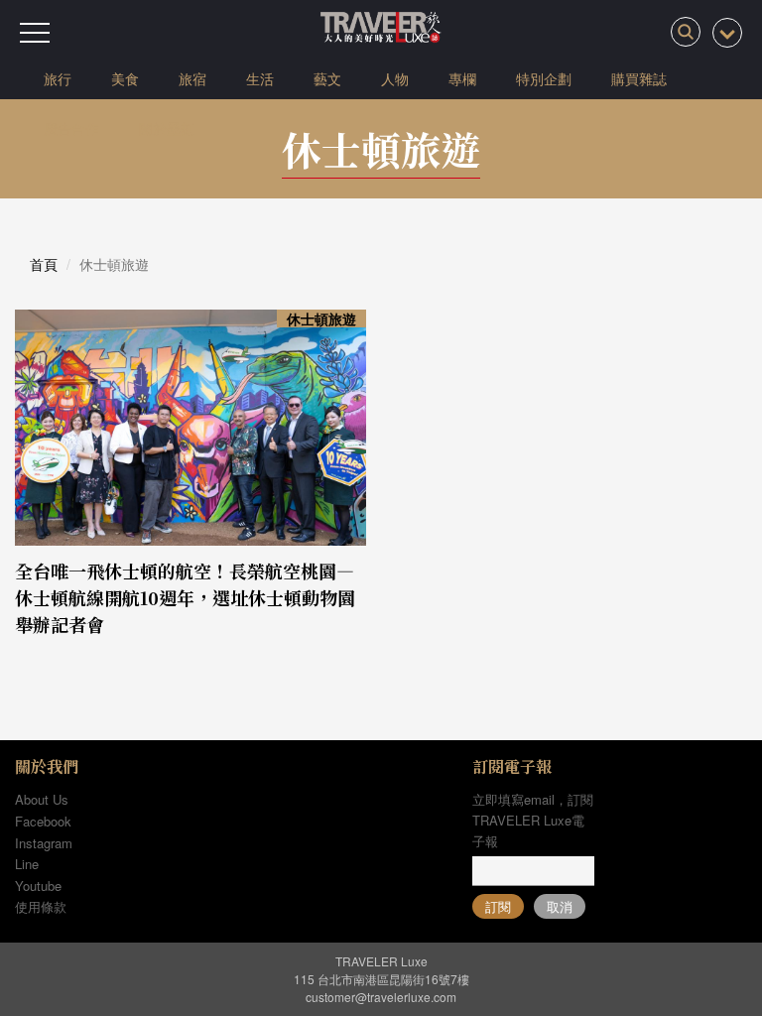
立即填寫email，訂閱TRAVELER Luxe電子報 (532, 820)
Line (27, 863)
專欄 (462, 78)
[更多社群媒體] (727, 33)
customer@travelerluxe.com (381, 996)
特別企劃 (544, 78)
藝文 (327, 78)
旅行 (57, 78)
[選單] (35, 33)
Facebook (43, 821)
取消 (559, 906)
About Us (41, 799)
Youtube (38, 885)
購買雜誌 (639, 78)
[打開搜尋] (685, 32)
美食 (125, 78)
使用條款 (40, 906)
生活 (260, 78)
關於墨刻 (166, 128)
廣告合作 (71, 128)
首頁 (44, 264)
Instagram (43, 842)
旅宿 (192, 78)
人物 (395, 78)
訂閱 (498, 906)
